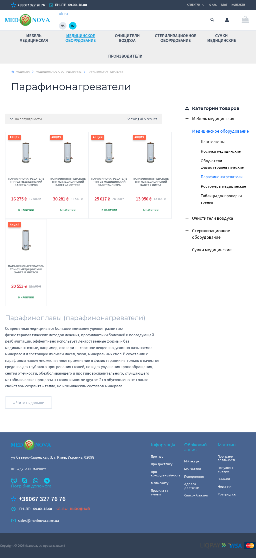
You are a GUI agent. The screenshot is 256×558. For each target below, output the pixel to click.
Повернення (194, 476)
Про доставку (161, 464)
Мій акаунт (192, 461)
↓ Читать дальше (28, 402)
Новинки (225, 486)
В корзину (26, 210)
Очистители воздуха (212, 218)
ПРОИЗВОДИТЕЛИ (125, 56)
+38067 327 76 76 (31, 5)
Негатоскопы (212, 141)
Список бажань (196, 495)
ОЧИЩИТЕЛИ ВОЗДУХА (127, 38)
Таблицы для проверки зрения (221, 199)
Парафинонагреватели (221, 176)
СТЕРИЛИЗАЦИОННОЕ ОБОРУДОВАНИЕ (175, 38)
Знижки (224, 479)
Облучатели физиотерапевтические (222, 164)
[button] (212, 20)
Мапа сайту (159, 483)
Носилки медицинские (221, 151)
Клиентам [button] (193, 5)
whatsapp (36, 481)
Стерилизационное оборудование (211, 234)
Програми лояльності (226, 458)
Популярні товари (226, 469)
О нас (213, 5)
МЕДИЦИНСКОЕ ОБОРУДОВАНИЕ (81, 38)
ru (66, 13)
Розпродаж (227, 494)
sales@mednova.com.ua (38, 520)
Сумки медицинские (212, 249)
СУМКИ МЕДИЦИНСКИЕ (221, 38)
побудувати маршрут (29, 469)
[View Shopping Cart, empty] (245, 20)
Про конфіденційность (164, 473)
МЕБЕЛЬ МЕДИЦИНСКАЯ (34, 38)
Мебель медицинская (213, 118)
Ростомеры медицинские (223, 186)
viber (14, 481)
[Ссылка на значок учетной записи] (227, 20)
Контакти (238, 5)
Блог (224, 5)
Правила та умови (159, 492)
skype (25, 481)
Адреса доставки (191, 485)
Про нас (157, 456)
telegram (47, 481)
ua (62, 25)
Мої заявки (192, 469)
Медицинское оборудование (220, 131)
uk (61, 13)
